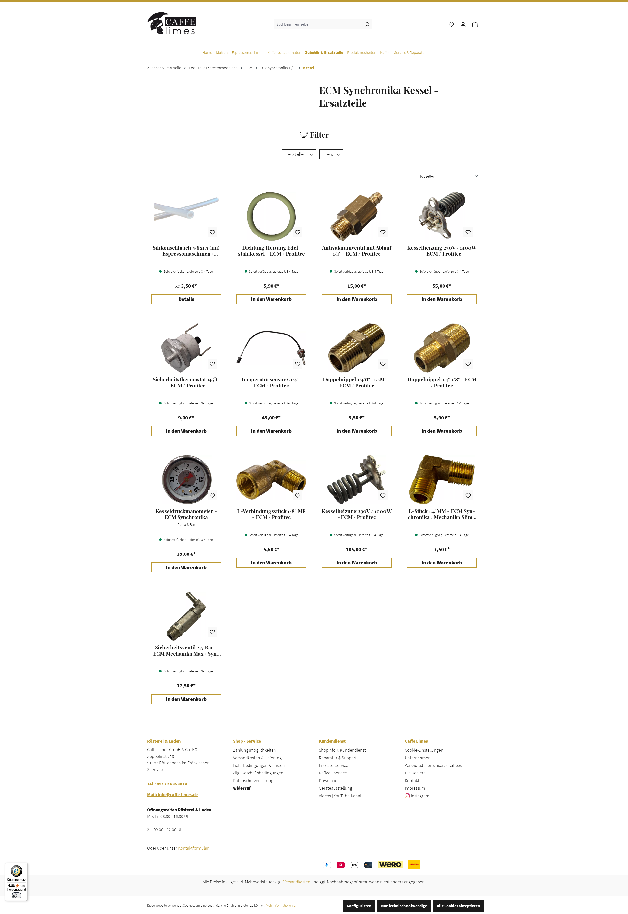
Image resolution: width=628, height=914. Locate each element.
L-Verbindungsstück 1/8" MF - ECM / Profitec (271, 514)
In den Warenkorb (271, 299)
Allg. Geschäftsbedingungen (258, 773)
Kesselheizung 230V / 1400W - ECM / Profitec (441, 251)
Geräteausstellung (335, 788)
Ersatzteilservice (333, 765)
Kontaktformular (193, 848)
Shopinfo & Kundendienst (342, 750)
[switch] (16, 895)
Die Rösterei (416, 773)
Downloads (329, 780)
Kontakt (412, 780)
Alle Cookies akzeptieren (458, 905)
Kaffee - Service (333, 773)
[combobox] (317, 24)
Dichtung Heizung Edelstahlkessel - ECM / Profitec (271, 251)
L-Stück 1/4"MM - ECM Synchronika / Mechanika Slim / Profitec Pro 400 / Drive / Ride (442, 514)
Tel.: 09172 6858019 (167, 784)
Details (186, 299)
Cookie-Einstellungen (424, 750)
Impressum (415, 788)
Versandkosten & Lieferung (257, 757)
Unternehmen (418, 757)
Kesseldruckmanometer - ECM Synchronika (186, 514)
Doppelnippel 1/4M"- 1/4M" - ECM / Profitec (356, 382)
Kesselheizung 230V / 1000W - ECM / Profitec (357, 514)
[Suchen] (366, 24)
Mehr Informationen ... (281, 905)
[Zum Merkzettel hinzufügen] (212, 232)
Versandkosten (296, 882)
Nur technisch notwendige (404, 905)
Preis (328, 154)
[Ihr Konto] (463, 24)
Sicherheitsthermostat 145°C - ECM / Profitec (186, 382)
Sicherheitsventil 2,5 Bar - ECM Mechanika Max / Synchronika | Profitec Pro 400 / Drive (186, 650)
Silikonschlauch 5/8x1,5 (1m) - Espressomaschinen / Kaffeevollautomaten (186, 251)
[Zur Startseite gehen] (171, 23)
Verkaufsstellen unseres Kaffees (433, 765)
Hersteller (295, 154)
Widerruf (241, 788)
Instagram (420, 795)
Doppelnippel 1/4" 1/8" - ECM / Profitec (441, 382)
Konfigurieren (359, 905)
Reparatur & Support (338, 757)
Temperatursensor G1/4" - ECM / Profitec (271, 382)
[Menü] (25, 865)
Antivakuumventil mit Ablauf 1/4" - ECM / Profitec (356, 251)
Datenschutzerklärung (253, 780)
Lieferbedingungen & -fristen (259, 765)
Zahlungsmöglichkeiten (254, 750)
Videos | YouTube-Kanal (340, 795)
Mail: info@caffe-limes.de (172, 794)
